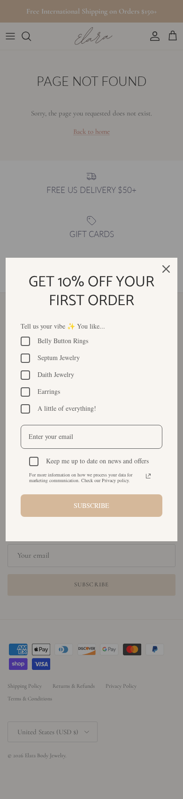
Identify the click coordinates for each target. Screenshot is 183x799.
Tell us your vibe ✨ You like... (63, 326)
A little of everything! (67, 408)
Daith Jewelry (56, 374)
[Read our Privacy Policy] (148, 476)
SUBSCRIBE (91, 505)
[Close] (166, 269)
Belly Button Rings (63, 341)
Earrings (49, 391)
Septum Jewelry (59, 357)
